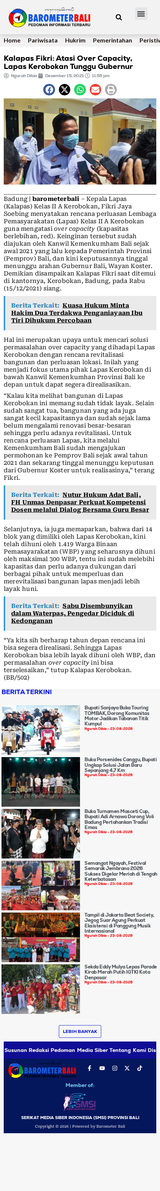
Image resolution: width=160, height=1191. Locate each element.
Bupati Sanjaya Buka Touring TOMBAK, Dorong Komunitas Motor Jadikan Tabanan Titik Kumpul (116, 716)
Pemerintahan (112, 40)
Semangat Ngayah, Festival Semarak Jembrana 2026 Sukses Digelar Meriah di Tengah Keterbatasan (120, 871)
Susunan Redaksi (26, 1050)
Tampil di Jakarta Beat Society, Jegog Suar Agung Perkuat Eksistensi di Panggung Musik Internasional (119, 923)
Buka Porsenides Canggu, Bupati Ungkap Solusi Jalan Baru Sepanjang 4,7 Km (120, 764)
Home (12, 40)
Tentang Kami (127, 1050)
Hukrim (75, 40)
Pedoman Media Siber (79, 1050)
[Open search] (119, 17)
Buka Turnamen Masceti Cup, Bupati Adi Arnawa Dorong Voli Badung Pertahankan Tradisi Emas (119, 819)
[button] (141, 13)
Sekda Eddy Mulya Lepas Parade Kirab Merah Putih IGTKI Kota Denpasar (120, 972)
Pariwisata (43, 40)
